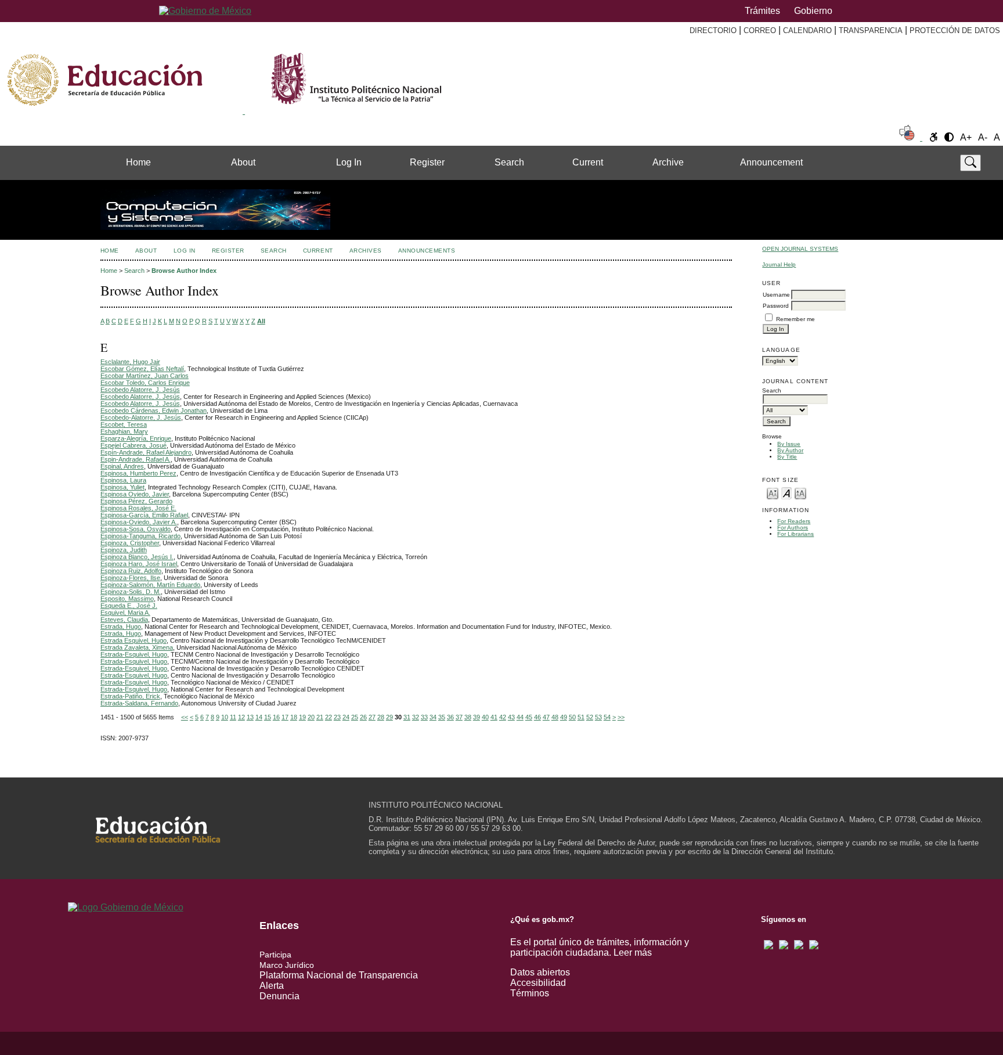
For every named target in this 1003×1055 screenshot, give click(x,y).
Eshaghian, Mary (124, 431)
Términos (529, 993)
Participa (275, 954)
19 (302, 717)
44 (520, 717)
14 (258, 717)
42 (502, 717)
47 (546, 717)
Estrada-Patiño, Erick (130, 696)
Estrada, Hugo (120, 626)
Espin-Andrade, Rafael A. (135, 459)
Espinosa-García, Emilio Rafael (144, 515)
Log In (349, 162)
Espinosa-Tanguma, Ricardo (140, 535)
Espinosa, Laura (123, 480)
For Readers (793, 521)
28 (380, 717)
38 (467, 717)
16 (276, 717)
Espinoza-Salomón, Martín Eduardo (150, 584)
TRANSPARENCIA (871, 30)
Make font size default (786, 492)
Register (427, 162)
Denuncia (279, 996)
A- (982, 137)
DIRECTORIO (713, 30)
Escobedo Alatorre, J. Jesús (140, 389)
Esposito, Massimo (127, 598)
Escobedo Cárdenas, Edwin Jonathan (153, 410)
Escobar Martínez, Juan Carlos (144, 375)
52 (589, 717)
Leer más (633, 952)
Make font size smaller (772, 492)
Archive (668, 162)
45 (528, 717)
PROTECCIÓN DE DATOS (955, 30)
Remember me (795, 319)
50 (572, 717)
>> (621, 717)
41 (493, 717)
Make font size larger (800, 492)
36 (450, 717)
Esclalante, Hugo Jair (130, 361)
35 (441, 717)
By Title (787, 456)
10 (224, 717)
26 (363, 717)
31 (406, 717)
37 (459, 717)
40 (485, 717)
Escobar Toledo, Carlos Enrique (145, 382)
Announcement (771, 162)
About (243, 162)
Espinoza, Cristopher (129, 542)
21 (319, 717)
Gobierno (813, 11)
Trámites (762, 11)
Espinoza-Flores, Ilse (130, 577)
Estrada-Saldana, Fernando (139, 703)
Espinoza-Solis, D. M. (130, 591)
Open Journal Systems (800, 249)
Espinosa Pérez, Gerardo (136, 501)
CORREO (760, 30)
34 (433, 717)
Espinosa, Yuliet (122, 487)
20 (311, 717)
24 (345, 717)
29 (389, 717)
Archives (365, 250)
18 (293, 717)
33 (424, 717)
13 (250, 717)
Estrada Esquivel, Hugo (133, 640)
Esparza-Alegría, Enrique (135, 438)
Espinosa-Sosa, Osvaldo (135, 528)
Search (509, 162)
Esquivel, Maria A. (125, 612)
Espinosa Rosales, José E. (138, 508)
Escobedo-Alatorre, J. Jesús (140, 417)
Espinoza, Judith (123, 549)
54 (607, 717)
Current (587, 162)
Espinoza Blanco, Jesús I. (137, 556)
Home (138, 162)
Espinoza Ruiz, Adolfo (130, 570)
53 (598, 717)
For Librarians (795, 534)
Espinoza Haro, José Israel (138, 563)
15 (267, 717)
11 (233, 717)
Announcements (427, 250)
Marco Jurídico (286, 965)
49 (563, 717)
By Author (790, 450)
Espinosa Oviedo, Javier (134, 494)
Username (776, 294)
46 (537, 717)
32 (415, 717)
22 (328, 717)
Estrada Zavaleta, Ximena (136, 647)
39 (476, 717)
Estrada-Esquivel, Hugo (133, 654)
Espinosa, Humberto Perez (138, 473)
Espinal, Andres (122, 466)
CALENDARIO (807, 30)
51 (581, 717)
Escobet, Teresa (123, 424)
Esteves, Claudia (124, 619)
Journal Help (779, 264)
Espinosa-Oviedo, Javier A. (138, 522)
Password (776, 306)
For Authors (792, 527)
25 (354, 717)
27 (372, 717)
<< (184, 717)
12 (241, 717)
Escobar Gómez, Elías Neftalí (142, 368)
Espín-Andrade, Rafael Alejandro (146, 452)
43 (511, 717)
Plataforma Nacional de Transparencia (338, 975)
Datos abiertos (540, 972)
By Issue (788, 444)
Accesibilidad (538, 983)
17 (285, 717)
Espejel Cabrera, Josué (133, 445)
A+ (966, 137)
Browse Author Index (184, 270)
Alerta (271, 986)
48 (554, 717)
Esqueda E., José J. (128, 605)
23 (337, 717)
